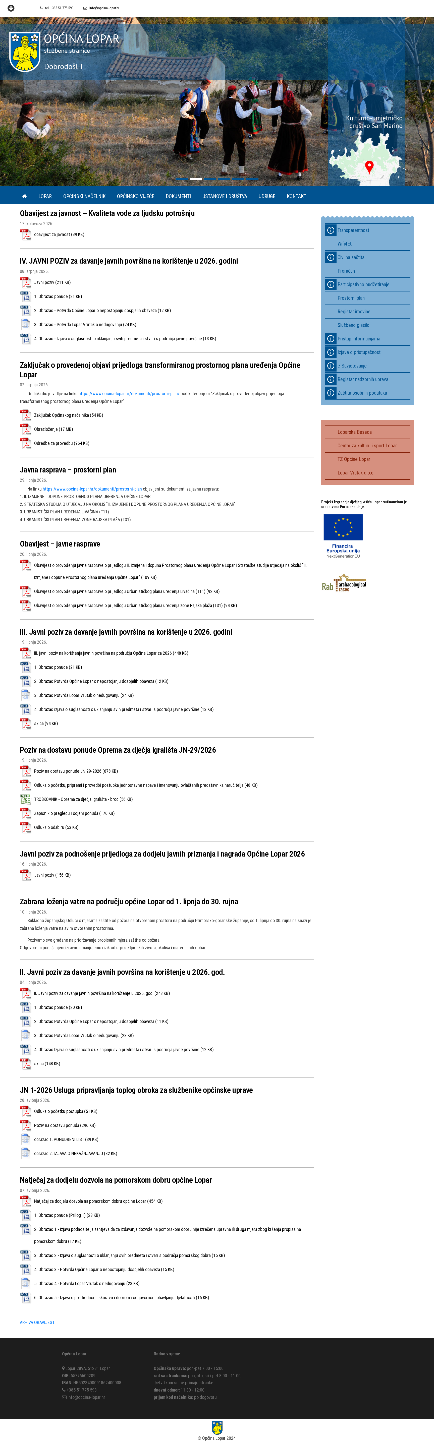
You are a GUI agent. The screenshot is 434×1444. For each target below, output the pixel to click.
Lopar (45, 196)
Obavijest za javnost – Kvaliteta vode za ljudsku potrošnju (107, 213)
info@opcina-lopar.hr (104, 8)
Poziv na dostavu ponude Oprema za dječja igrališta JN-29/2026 (118, 750)
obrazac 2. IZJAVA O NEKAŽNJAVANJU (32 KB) (75, 1153)
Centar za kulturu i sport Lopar (367, 446)
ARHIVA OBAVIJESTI (38, 1322)
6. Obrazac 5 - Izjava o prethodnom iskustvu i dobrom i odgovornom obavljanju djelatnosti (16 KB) (121, 1297)
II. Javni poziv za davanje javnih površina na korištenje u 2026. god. (122, 972)
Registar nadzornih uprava (363, 379)
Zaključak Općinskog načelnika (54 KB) (68, 415)
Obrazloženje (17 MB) (53, 429)
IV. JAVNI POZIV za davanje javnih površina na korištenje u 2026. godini (129, 261)
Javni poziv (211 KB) (52, 282)
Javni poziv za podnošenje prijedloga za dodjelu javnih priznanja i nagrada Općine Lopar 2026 (162, 854)
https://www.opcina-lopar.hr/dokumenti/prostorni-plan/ (129, 393)
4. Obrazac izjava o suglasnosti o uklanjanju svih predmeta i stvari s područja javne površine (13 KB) (124, 709)
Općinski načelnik (84, 196)
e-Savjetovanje (352, 366)
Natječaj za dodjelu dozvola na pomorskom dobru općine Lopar (116, 1180)
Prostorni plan (351, 298)
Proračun (346, 271)
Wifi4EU (345, 244)
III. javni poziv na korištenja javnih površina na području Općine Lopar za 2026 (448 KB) (111, 653)
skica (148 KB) (47, 1063)
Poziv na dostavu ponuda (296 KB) (65, 1125)
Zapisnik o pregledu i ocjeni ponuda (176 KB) (74, 813)
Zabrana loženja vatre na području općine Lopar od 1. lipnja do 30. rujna (129, 901)
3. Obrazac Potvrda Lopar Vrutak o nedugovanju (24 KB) (84, 695)
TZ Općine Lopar (354, 459)
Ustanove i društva (224, 196)
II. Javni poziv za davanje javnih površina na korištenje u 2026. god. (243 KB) (102, 993)
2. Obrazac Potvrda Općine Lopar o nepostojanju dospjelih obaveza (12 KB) (101, 681)
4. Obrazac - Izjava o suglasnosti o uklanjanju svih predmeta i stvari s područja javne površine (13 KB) (125, 338)
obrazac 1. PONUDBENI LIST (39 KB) (66, 1139)
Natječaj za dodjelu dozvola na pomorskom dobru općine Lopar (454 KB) (98, 1201)
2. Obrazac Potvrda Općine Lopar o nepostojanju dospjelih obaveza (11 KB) (101, 1021)
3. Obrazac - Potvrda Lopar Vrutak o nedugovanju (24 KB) (85, 324)
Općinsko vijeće (135, 196)
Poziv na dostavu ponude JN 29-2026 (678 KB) (76, 771)
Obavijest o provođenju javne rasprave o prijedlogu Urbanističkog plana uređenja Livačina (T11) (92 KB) (127, 591)
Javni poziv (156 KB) (52, 875)
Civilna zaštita (351, 257)
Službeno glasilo (353, 325)
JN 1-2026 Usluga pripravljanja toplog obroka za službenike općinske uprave (136, 1090)
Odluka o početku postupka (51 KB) (65, 1111)
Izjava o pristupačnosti (360, 352)
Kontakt (296, 196)
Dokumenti (178, 196)
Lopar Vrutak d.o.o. (356, 473)
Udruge (267, 196)
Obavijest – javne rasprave (60, 544)
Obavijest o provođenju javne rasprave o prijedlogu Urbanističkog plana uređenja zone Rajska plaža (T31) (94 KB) (135, 605)
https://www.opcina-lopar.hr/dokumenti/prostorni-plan (92, 489)
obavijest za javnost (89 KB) (59, 234)
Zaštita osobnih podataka (362, 393)
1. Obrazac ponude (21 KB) (58, 296)
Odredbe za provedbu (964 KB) (61, 443)
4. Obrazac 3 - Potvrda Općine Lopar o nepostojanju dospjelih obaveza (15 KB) (104, 1269)
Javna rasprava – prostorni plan (68, 469)
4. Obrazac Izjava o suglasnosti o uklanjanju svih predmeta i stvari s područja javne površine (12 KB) (124, 1049)
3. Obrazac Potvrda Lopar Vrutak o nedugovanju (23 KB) (84, 1035)
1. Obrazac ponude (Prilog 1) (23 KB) (67, 1215)
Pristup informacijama (359, 339)
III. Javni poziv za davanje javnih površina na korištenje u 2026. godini (126, 632)
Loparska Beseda (355, 432)
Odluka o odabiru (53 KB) (56, 827)
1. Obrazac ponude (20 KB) (58, 1007)
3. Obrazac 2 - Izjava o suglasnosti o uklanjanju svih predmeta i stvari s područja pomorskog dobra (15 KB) (129, 1255)
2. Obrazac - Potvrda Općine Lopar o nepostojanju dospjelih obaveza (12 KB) (102, 310)
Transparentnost (353, 230)
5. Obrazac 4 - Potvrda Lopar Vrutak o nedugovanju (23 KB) (87, 1283)
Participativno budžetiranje (364, 284)
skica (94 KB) (46, 723)
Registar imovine (354, 312)
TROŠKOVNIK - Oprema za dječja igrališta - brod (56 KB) (83, 799)
